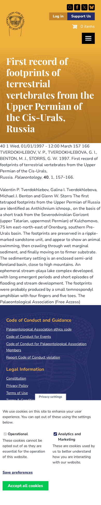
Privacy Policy (17, 385)
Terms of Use (17, 392)
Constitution (16, 378)
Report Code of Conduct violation (33, 357)
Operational (18, 434)
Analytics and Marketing (69, 437)
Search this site (70, 7)
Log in (58, 16)
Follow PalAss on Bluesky (92, 7)
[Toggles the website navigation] (88, 38)
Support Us (81, 16)
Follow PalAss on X (84, 7)
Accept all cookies (25, 486)
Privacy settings (50, 397)
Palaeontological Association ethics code (38, 329)
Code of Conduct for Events (28, 336)
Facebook (77, 7)
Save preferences (18, 472)
